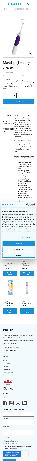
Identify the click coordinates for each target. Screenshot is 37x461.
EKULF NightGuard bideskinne (26, 263)
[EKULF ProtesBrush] (10, 287)
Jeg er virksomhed (11, 443)
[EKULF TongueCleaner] (27, 287)
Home (5, 9)
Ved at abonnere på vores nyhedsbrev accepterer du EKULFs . (19, 447)
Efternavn (6, 426)
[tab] (7, 116)
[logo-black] (8, 330)
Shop (10, 9)
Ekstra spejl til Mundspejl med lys (10, 263)
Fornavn (5, 418)
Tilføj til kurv (18, 101)
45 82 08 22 (12, 344)
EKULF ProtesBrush (9, 302)
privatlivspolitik (14, 448)
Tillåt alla (18, 243)
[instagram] (18, 403)
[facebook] (5, 403)
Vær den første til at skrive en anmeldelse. (14, 76)
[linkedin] (24, 403)
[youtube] (11, 403)
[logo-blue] (15, 4)
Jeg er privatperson (11, 441)
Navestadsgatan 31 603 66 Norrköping (21, 340)
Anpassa (17, 249)
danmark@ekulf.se (13, 347)
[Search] (25, 4)
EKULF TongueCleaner (27, 302)
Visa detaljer (26, 237)
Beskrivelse (7, 116)
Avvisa (18, 255)
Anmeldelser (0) (7, 130)
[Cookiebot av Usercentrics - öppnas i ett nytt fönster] (26, 204)
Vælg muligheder (27, 311)
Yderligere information (7, 122)
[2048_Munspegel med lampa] (18, 37)
